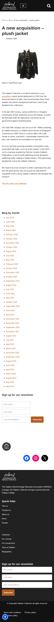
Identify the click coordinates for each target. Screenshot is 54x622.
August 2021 (11, 336)
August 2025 (11, 251)
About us (5, 514)
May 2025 (10, 260)
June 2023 (10, 310)
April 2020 (10, 369)
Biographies (7, 552)
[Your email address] (16, 419)
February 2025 (12, 264)
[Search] (49, 6)
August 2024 (11, 285)
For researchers (8, 543)
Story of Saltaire (8, 547)
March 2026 (11, 230)
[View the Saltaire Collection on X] (44, 458)
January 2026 (11, 239)
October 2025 (11, 247)
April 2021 (10, 344)
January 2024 (11, 302)
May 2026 (10, 226)
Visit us (5, 506)
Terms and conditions (12, 612)
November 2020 (12, 353)
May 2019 (10, 382)
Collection (6, 535)
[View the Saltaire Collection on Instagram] (35, 458)
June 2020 (10, 365)
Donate (5, 523)
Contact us (6, 510)
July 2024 (10, 289)
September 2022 (12, 327)
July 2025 (10, 256)
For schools (7, 539)
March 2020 (11, 374)
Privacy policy (30, 612)
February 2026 (12, 234)
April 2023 (10, 315)
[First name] (16, 404)
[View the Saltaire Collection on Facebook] (26, 458)
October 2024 (11, 277)
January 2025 (11, 268)
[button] (5, 617)
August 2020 (11, 361)
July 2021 (10, 340)
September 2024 (12, 281)
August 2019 (11, 378)
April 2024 (10, 298)
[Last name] (16, 412)
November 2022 (12, 323)
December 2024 (12, 272)
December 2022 (12, 319)
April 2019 (10, 386)
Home (4, 20)
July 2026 (10, 218)
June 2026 (10, 222)
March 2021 (11, 348)
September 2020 (12, 357)
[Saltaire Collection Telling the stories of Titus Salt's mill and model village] (9, 6)
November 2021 (12, 331)
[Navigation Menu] (23, 6)
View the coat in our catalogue (14, 183)
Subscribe (37, 419)
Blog (10, 20)
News (4, 519)
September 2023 (12, 306)
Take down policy (11, 615)
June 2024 (10, 294)
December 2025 (12, 243)
